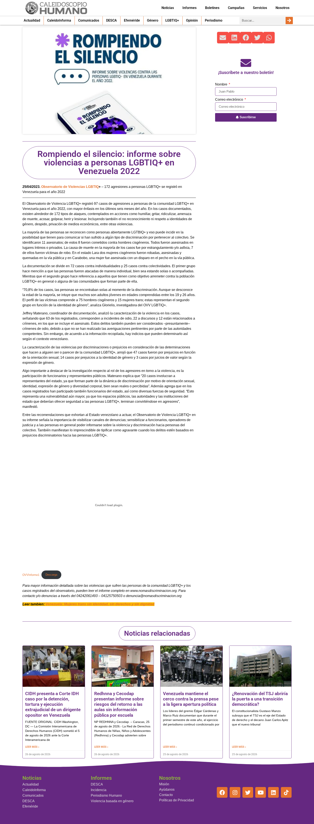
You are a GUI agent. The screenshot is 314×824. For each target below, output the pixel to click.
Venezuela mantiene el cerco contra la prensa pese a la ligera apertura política (191, 699)
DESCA (111, 20)
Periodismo (213, 20)
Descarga (51, 574)
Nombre (221, 84)
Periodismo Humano (106, 795)
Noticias (167, 8)
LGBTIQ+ (172, 20)
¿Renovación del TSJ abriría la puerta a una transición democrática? (260, 699)
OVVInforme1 (30, 574)
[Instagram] (235, 792)
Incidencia (98, 790)
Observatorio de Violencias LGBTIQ (70, 187)
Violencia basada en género (112, 801)
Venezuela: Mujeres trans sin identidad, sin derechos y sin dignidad (99, 604)
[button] (223, 37)
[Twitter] (247, 792)
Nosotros (282, 8)
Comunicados (88, 20)
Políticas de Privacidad (176, 800)
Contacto (166, 795)
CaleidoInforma (59, 20)
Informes (189, 8)
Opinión (192, 20)
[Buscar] (289, 20)
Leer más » (32, 746)
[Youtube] (260, 792)
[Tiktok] (286, 792)
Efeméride (132, 20)
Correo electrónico (229, 99)
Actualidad (32, 20)
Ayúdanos (167, 789)
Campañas (236, 8)
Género (152, 20)
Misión (164, 784)
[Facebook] (222, 792)
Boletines (212, 8)
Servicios (260, 8)
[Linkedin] (273, 792)
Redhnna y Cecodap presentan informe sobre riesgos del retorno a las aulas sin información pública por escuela (119, 704)
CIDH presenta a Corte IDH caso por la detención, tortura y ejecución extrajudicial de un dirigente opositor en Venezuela (53, 704)
